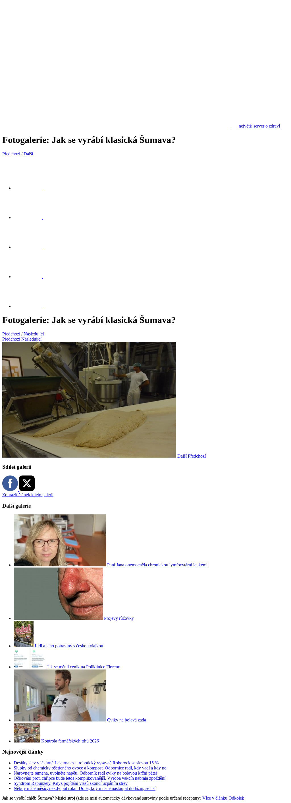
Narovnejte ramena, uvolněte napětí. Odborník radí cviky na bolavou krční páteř (85, 773)
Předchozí (197, 456)
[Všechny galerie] (31, 276)
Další (182, 456)
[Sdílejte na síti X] (31, 187)
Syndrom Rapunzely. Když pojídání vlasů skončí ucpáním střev (71, 783)
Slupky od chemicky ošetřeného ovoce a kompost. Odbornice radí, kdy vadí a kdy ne (90, 768)
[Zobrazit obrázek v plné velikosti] (31, 247)
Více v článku (214, 798)
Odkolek (236, 798)
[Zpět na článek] (31, 306)
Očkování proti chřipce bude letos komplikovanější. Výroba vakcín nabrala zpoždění (89, 778)
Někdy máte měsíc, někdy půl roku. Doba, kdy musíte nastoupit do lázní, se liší (84, 788)
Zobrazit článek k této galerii (27, 494)
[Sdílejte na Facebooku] (31, 217)
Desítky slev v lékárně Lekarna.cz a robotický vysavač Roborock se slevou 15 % (86, 762)
